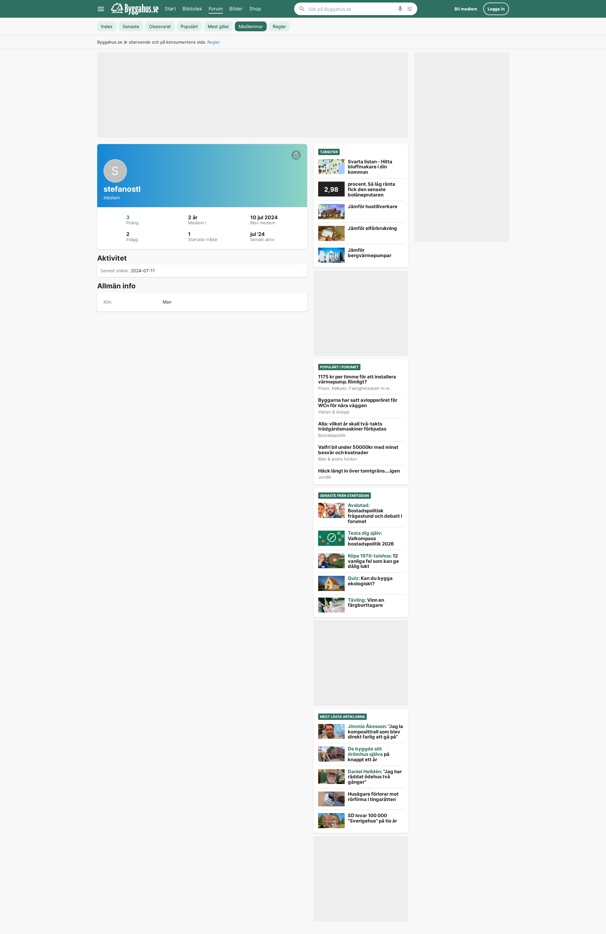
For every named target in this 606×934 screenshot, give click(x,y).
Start (170, 9)
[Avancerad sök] (409, 9)
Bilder (236, 9)
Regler (213, 42)
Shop (255, 9)
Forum (216, 9)
